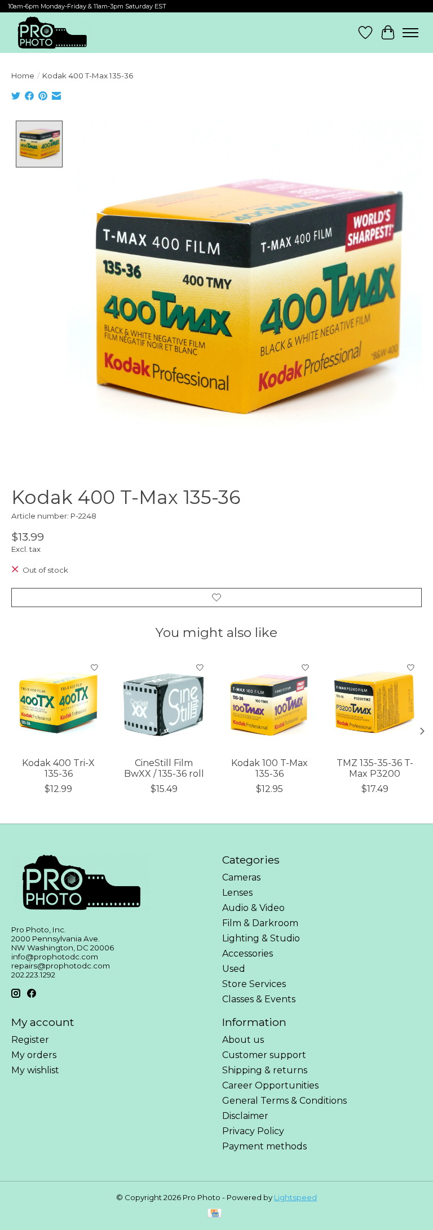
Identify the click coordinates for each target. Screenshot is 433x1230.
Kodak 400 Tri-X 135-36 (58, 768)
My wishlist (35, 1070)
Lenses (237, 892)
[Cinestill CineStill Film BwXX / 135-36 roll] (164, 704)
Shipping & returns (264, 1070)
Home (22, 75)
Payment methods (264, 1146)
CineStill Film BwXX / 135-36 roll (164, 768)
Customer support (264, 1055)
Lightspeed (295, 1197)
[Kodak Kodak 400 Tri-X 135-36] (58, 704)
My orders (33, 1055)
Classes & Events (258, 999)
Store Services (254, 984)
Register (30, 1039)
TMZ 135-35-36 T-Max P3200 (375, 768)
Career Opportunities (270, 1085)
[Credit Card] (214, 1214)
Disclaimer (245, 1115)
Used (233, 968)
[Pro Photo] (51, 33)
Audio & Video (253, 907)
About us (243, 1039)
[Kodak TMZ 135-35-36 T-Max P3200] (375, 704)
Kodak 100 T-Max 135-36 (269, 768)
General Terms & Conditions (284, 1100)
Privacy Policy (253, 1131)
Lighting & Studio (261, 938)
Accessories (247, 953)
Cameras (241, 877)
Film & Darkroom (260, 923)
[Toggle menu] (410, 32)
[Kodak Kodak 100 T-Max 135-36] (269, 704)
